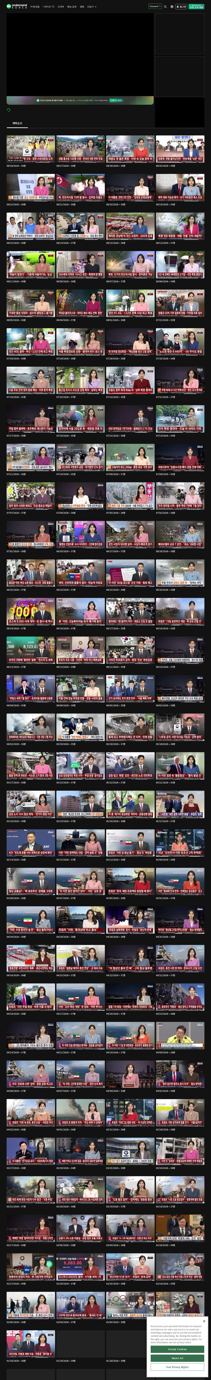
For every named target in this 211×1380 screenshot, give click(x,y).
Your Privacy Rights (177, 1367)
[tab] (17, 123)
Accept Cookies (177, 1349)
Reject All (177, 1358)
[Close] (204, 1321)
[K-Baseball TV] (155, 6)
